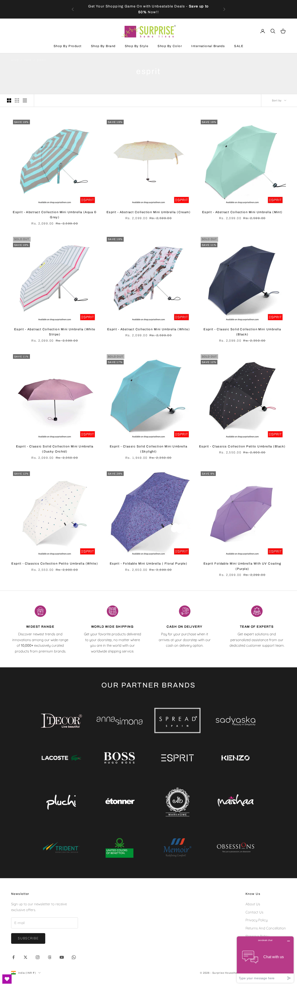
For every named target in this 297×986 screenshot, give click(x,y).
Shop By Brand (103, 46)
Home (15, 60)
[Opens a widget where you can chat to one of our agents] (265, 959)
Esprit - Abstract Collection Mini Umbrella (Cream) (149, 212)
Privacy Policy (256, 920)
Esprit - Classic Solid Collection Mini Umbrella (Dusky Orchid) (55, 449)
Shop (27, 60)
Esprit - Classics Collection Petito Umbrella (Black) (242, 446)
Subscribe (28, 938)
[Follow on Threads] (49, 957)
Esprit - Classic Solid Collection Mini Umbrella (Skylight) (148, 449)
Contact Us (254, 912)
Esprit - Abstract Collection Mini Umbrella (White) (148, 329)
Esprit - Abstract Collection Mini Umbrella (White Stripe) (54, 332)
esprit (41, 60)
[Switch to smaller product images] (17, 100)
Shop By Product (68, 46)
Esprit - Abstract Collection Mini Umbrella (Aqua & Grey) (55, 214)
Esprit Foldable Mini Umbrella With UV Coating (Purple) (242, 566)
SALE (238, 46)
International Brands (208, 46)
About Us (252, 904)
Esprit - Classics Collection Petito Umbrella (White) (54, 563)
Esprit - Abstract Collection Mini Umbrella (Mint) (242, 212)
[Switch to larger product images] (9, 100)
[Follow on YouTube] (61, 957)
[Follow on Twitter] (25, 957)
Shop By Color (170, 46)
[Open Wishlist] (7, 979)
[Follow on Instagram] (37, 957)
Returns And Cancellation (265, 928)
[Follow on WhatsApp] (73, 957)
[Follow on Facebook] (13, 957)
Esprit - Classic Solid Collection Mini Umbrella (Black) (242, 332)
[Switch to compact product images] (25, 100)
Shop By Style (136, 46)
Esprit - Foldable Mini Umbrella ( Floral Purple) (148, 563)
